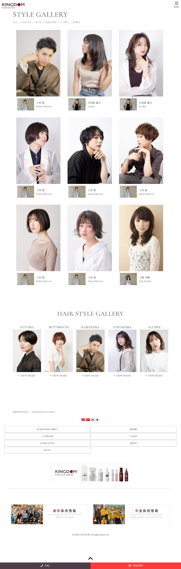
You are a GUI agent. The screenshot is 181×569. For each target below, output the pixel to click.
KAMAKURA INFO (47, 429)
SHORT (26, 22)
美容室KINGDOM (20, 412)
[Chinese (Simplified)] (88, 419)
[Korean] (92, 419)
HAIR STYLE (47, 443)
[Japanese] (97, 419)
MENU (133, 429)
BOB (38, 22)
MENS (76, 22)
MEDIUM (50, 22)
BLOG (47, 450)
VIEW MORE (27, 376)
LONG (65, 22)
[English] (83, 419)
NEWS (133, 443)
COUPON (47, 436)
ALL (15, 22)
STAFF (133, 436)
